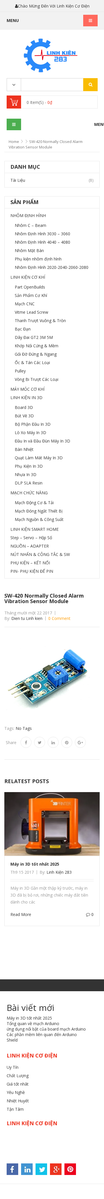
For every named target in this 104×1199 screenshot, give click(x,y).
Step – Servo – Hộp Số (31, 537)
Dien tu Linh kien (26, 618)
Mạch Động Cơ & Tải (34, 502)
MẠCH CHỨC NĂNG (29, 492)
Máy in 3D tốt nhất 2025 (34, 864)
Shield (12, 1040)
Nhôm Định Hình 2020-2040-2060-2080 (51, 267)
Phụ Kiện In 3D (29, 466)
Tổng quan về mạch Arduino (33, 1023)
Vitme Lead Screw (31, 312)
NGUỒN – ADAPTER (29, 546)
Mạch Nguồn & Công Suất (39, 519)
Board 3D (24, 407)
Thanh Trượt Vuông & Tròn (40, 320)
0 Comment (59, 618)
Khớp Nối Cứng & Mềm (36, 345)
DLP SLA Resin (28, 483)
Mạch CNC (25, 303)
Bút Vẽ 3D (24, 415)
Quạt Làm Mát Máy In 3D (39, 457)
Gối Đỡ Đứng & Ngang (36, 354)
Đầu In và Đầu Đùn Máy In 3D (42, 441)
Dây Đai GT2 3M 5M (34, 337)
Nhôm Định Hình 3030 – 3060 (42, 233)
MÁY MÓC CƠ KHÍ (27, 389)
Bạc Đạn (23, 329)
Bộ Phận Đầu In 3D (33, 424)
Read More (20, 914)
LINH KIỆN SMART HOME (34, 529)
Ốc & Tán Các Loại (32, 362)
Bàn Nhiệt (24, 449)
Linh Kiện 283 (59, 872)
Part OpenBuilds (30, 287)
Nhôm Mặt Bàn (29, 250)
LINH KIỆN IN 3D (26, 397)
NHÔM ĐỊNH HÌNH (28, 215)
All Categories (14, 84)
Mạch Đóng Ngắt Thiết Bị (39, 511)
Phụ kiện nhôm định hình (38, 259)
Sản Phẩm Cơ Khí (31, 295)
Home (14, 141)
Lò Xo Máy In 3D (30, 432)
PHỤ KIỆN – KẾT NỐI (30, 562)
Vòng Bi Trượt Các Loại (36, 379)
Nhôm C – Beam (30, 225)
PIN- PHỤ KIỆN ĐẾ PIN (31, 571)
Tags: (9, 728)
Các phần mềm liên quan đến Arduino (42, 1034)
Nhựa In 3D (25, 474)
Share (11, 742)
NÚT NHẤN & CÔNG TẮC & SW (40, 554)
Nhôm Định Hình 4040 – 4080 (42, 242)
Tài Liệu (17, 180)
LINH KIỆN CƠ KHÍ (27, 277)
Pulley (20, 371)
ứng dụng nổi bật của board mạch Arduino (46, 1029)
